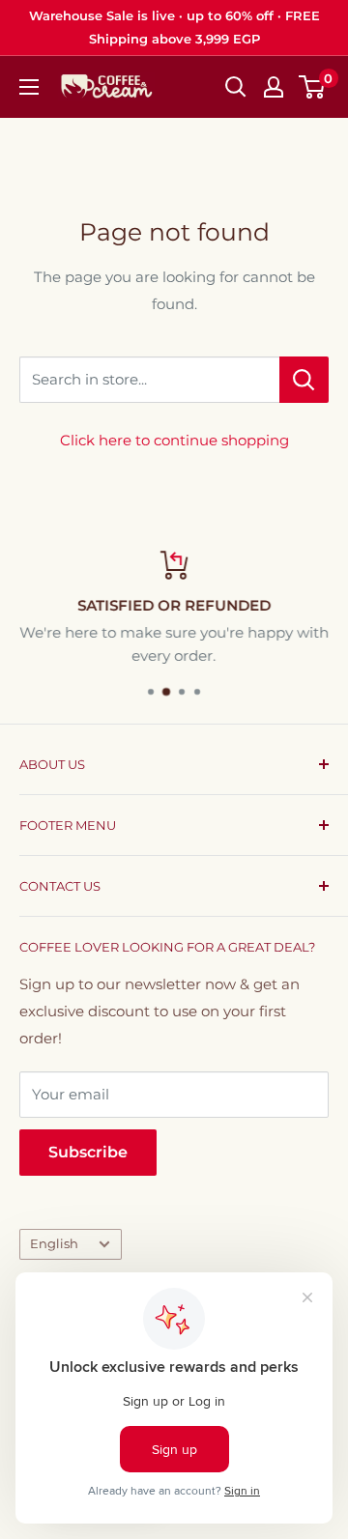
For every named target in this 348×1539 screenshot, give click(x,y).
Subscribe (88, 1152)
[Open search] (235, 87)
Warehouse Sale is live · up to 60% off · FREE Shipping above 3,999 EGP (174, 27)
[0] (313, 87)
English (54, 1244)
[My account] (273, 87)
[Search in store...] (304, 379)
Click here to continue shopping (174, 440)
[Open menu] (29, 87)
